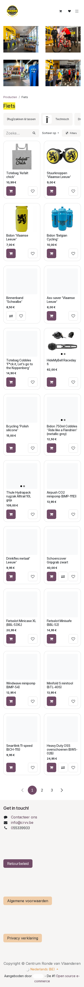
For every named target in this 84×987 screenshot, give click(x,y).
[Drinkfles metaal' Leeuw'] (21, 542)
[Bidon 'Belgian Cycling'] (62, 219)
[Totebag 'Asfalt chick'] (21, 156)
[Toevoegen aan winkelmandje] (11, 191)
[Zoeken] (34, 133)
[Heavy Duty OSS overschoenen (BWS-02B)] (62, 729)
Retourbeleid (18, 863)
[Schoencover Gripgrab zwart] (62, 542)
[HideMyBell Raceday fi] (62, 344)
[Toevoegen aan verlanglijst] (32, 191)
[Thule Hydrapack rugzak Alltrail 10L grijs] (21, 476)
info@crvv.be (22, 822)
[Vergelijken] (11, 316)
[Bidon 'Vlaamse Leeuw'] (21, 219)
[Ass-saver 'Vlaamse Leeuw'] (62, 281)
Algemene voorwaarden (27, 901)
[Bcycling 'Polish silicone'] (21, 410)
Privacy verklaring (22, 938)
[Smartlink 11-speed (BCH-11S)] (21, 729)
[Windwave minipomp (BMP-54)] (21, 667)
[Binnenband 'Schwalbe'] (21, 281)
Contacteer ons (24, 817)
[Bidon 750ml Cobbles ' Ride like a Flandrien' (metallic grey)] (62, 410)
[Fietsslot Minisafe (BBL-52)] (62, 604)
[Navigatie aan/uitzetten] (77, 11)
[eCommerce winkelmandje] (60, 11)
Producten (10, 97)
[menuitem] (21, 119)
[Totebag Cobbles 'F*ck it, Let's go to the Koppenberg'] (21, 344)
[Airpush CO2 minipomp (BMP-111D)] (62, 476)
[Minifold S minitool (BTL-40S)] (62, 667)
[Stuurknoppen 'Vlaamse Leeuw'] (62, 156)
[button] (50, 133)
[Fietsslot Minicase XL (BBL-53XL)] (21, 604)
